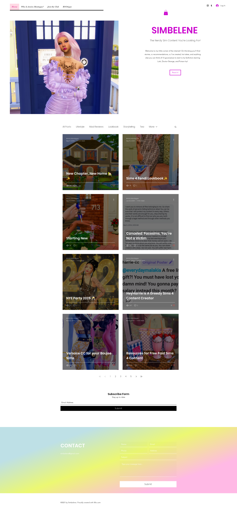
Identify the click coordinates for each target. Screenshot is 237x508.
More (151, 126)
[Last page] (141, 376)
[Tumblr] (211, 5)
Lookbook (113, 126)
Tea (142, 126)
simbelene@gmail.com (69, 453)
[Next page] (136, 376)
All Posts (67, 126)
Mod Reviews (96, 126)
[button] (166, 12)
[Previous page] (105, 376)
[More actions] (114, 139)
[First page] (100, 376)
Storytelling (129, 126)
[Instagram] (208, 5)
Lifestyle (80, 126)
